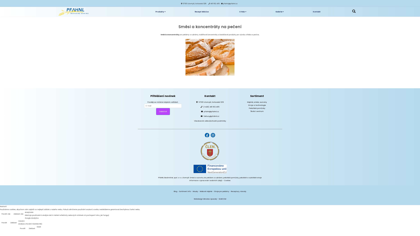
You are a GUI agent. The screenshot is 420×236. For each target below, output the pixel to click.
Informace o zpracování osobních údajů (205, 180)
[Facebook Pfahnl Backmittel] (207, 135)
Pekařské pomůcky (257, 108)
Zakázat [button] (13, 223)
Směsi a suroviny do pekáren (201, 178)
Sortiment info (185, 191)
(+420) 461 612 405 (211, 107)
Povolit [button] (4, 223)
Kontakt (317, 11)
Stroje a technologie (257, 105)
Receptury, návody (238, 191)
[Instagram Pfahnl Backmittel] (213, 135)
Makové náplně (206, 191)
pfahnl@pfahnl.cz (230, 4)
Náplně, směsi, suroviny (257, 102)
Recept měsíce (202, 11)
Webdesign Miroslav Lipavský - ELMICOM (210, 199)
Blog (175, 191)
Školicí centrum (257, 111)
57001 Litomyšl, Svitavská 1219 (194, 4)
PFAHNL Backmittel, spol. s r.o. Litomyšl (173, 178)
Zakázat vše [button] (18, 214)
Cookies (227, 180)
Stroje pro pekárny (221, 191)
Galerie (279, 11)
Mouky (195, 191)
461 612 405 (215, 4)
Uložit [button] (39, 227)
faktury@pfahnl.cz (211, 116)
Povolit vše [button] (6, 214)
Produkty (160, 11)
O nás (242, 11)
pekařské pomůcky (231, 178)
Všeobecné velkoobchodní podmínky (210, 121)
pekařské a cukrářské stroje (251, 178)
